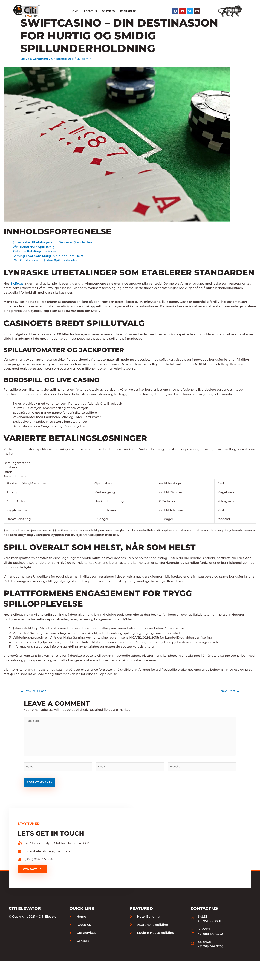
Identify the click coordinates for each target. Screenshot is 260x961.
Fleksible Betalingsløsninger (34, 251)
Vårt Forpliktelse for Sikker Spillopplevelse (45, 260)
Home (74, 11)
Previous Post (33, 690)
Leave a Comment (34, 58)
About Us (90, 11)
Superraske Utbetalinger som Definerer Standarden (52, 242)
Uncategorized (62, 58)
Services (108, 11)
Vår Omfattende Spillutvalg (34, 247)
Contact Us (128, 11)
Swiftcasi (17, 283)
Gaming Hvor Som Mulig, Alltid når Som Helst (48, 256)
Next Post (230, 690)
